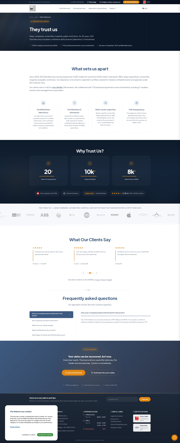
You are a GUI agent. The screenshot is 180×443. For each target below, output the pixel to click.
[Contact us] (174, 437)
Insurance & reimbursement (116, 420)
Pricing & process (79, 8)
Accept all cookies (45, 435)
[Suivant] (97, 273)
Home (31, 17)
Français (97, 280)
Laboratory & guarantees (97, 8)
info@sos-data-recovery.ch (110, 2)
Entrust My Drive (132, 2)
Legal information (117, 416)
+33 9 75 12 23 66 (78, 2)
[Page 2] (90, 272)
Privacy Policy (15, 427)
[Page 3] (92, 272)
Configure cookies (29, 435)
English (109, 280)
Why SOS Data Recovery (119, 424)
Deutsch (103, 280)
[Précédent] (83, 273)
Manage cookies (116, 427)
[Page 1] (87, 272)
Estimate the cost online (104, 373)
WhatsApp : (65, 427)
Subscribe (144, 399)
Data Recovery (64, 8)
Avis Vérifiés (57, 87)
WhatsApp (92, 2)
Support (112, 8)
